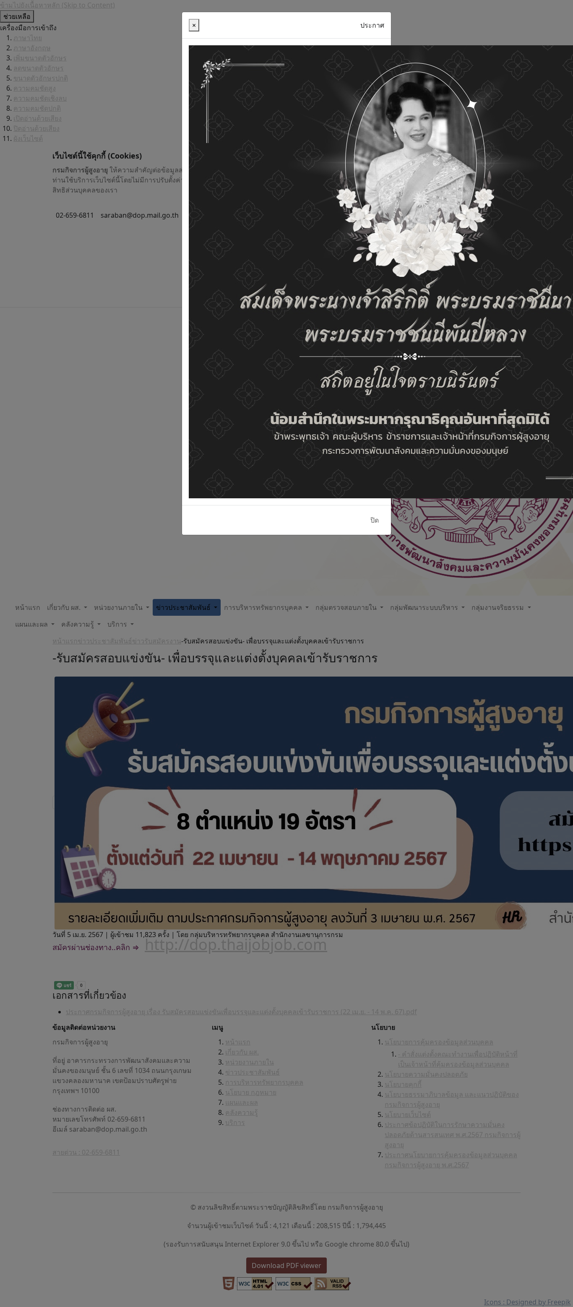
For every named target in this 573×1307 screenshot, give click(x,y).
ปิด (374, 520)
